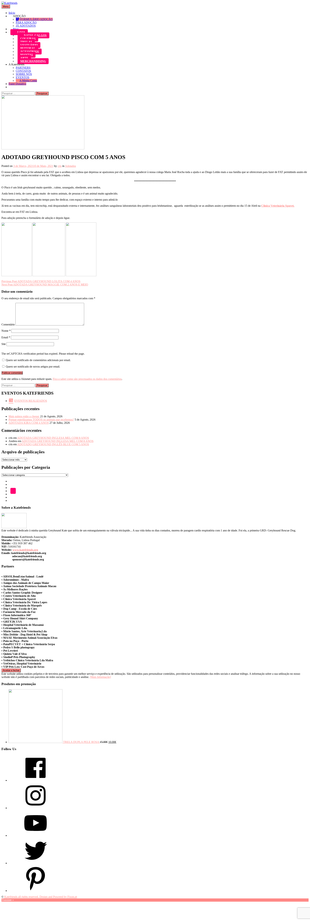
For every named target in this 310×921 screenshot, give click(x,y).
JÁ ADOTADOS (26, 25)
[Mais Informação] (100, 676)
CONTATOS (23, 70)
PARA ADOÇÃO (26, 22)
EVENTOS (22, 77)
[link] (277, 205)
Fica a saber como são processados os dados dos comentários (87, 378)
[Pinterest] (35, 890)
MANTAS (26, 54)
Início (12, 12)
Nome (6, 330)
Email (5, 337)
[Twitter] (35, 863)
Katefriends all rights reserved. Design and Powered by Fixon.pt (40, 896)
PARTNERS (23, 67)
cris (60, 165)
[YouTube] (35, 835)
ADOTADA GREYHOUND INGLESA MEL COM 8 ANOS (53, 437)
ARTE (24, 57)
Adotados (70, 165)
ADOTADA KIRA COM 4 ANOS (29, 422)
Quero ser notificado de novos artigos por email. (33, 366)
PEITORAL (28, 48)
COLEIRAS (28, 38)
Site (3, 344)
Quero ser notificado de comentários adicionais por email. (38, 360)
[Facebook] (35, 780)
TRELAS (26, 41)
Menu (6, 6)
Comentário (8, 324)
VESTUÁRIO (29, 45)
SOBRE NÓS (24, 74)
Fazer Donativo (17, 83)
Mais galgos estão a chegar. (24, 416)
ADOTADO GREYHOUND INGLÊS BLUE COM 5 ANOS (53, 444)
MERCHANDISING (33, 61)
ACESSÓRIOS (29, 51)
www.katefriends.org (25, 549)
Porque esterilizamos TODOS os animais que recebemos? (41, 419)
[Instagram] (35, 807)
